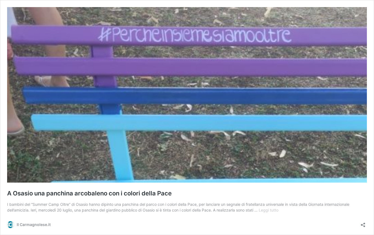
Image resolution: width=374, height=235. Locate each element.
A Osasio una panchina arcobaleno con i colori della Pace (89, 193)
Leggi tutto (268, 210)
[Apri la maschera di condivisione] (363, 223)
